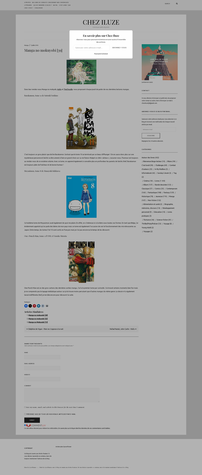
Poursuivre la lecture (101, 54)
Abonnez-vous (119, 47)
